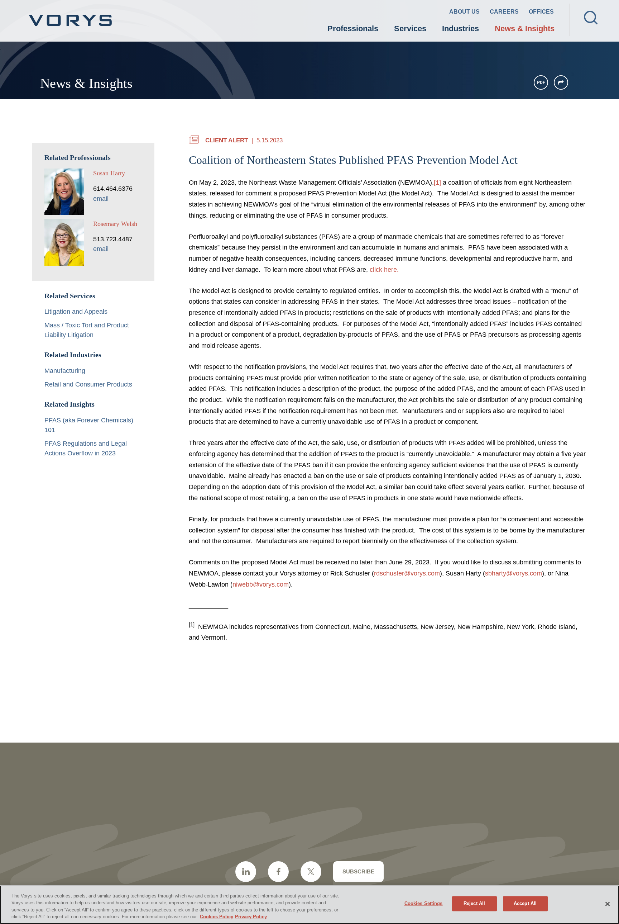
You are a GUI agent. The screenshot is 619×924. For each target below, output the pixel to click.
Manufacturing (64, 370)
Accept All (525, 903)
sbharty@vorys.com (513, 573)
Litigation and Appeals (75, 311)
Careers (504, 12)
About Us (464, 12)
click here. (384, 269)
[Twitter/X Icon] (311, 871)
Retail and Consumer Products (88, 384)
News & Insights (525, 28)
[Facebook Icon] (278, 871)
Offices (541, 12)
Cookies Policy (216, 916)
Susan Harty (109, 173)
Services (410, 28)
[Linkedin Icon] (245, 871)
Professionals (352, 28)
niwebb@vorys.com (260, 584)
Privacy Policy (251, 916)
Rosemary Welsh (115, 223)
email (101, 198)
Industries (460, 28)
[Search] (591, 17)
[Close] (607, 904)
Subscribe (358, 871)
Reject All (474, 903)
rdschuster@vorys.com (407, 573)
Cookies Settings (423, 903)
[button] (561, 82)
